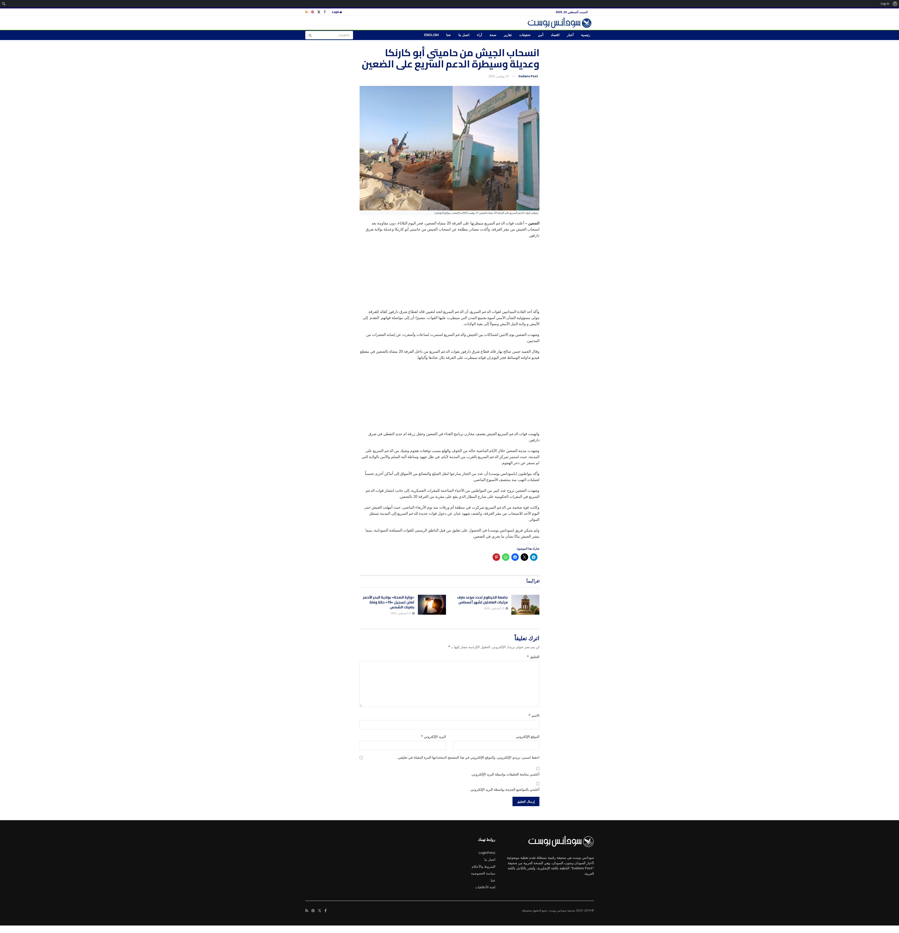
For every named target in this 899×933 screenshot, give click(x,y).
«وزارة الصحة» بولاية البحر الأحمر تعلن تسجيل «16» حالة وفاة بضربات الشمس (388, 602)
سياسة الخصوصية (483, 873)
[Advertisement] (449, 276)
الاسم (533, 715)
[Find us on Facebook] (325, 12)
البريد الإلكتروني (433, 736)
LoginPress (487, 852)
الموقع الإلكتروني (527, 736)
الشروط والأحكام (483, 866)
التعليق (533, 656)
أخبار (570, 35)
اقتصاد (555, 35)
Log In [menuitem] (885, 3)
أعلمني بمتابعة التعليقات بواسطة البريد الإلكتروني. (505, 774)
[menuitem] (895, 3)
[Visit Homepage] (560, 23)
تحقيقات (525, 35)
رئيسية (585, 35)
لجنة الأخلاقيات (485, 887)
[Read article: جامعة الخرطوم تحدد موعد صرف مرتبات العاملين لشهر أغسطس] (525, 605)
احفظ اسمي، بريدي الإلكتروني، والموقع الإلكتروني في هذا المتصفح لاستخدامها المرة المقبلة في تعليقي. (468, 757)
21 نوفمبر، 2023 (498, 76)
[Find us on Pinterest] (312, 12)
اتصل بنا (463, 35)
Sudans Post (528, 76)
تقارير (508, 35)
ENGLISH (431, 35)
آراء (479, 35)
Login (336, 12)
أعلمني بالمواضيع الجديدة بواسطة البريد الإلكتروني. (504, 789)
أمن (540, 35)
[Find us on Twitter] (319, 12)
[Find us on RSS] (306, 12)
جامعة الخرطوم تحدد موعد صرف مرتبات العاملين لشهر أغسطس (482, 600)
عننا (448, 35)
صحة (493, 35)
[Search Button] (310, 35)
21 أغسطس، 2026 (494, 608)
